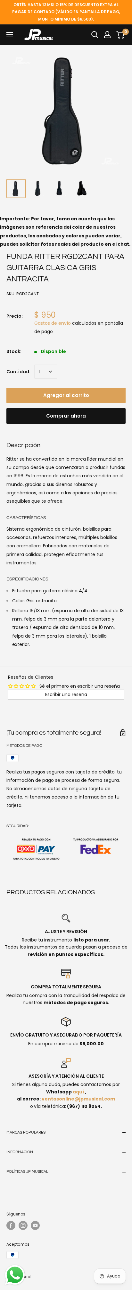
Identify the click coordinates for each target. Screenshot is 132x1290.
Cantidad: (18, 371)
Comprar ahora (66, 415)
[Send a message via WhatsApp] (15, 1275)
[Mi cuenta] (107, 34)
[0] (120, 35)
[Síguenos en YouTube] (35, 1225)
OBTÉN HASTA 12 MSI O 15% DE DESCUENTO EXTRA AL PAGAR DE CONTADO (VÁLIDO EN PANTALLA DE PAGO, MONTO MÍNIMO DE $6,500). (66, 12)
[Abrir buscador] (94, 34)
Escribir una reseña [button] (66, 694)
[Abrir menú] (9, 34)
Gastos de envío (52, 323)
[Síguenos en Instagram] (23, 1225)
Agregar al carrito (66, 395)
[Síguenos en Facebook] (10, 1225)
